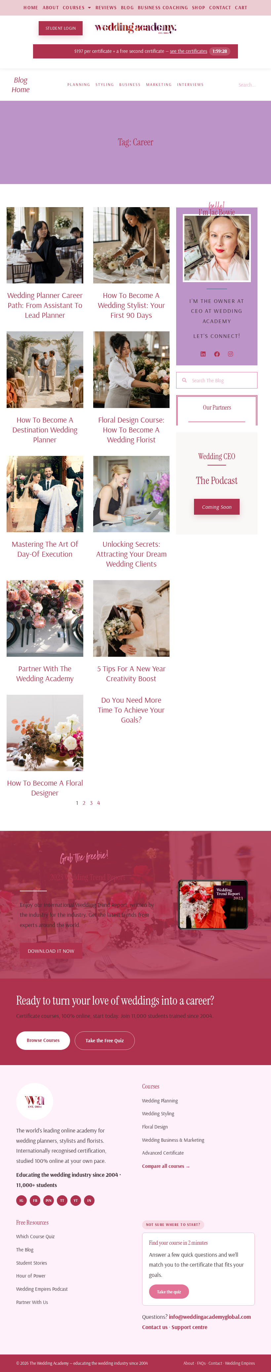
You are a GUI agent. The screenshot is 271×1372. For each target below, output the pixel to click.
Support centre (189, 1326)
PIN (49, 1200)
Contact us (155, 1326)
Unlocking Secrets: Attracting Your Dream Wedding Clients (131, 554)
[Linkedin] (203, 354)
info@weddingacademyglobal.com (210, 1316)
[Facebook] (217, 354)
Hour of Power (31, 1276)
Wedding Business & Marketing (173, 1140)
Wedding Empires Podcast (42, 1289)
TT (62, 1200)
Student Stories (31, 1263)
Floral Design (155, 1127)
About (188, 1363)
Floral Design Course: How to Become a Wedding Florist (131, 429)
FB (35, 1200)
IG (21, 1200)
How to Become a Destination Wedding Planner (44, 429)
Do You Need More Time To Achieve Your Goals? (131, 709)
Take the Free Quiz (105, 1040)
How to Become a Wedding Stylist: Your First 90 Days (131, 305)
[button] (216, 507)
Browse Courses (43, 1040)
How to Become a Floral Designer (45, 787)
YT (76, 1200)
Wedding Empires (240, 1363)
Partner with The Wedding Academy (45, 673)
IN (89, 1200)
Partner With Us (32, 1302)
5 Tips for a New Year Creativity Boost (131, 673)
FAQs (201, 1363)
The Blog (24, 1249)
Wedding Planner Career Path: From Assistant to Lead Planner (45, 305)
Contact (215, 1363)
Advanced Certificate (163, 1153)
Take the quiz (169, 1291)
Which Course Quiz (35, 1236)
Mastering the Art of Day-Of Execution (45, 549)
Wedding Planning (160, 1100)
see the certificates (189, 51)
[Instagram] (230, 354)
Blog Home (20, 84)
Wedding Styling (158, 1113)
